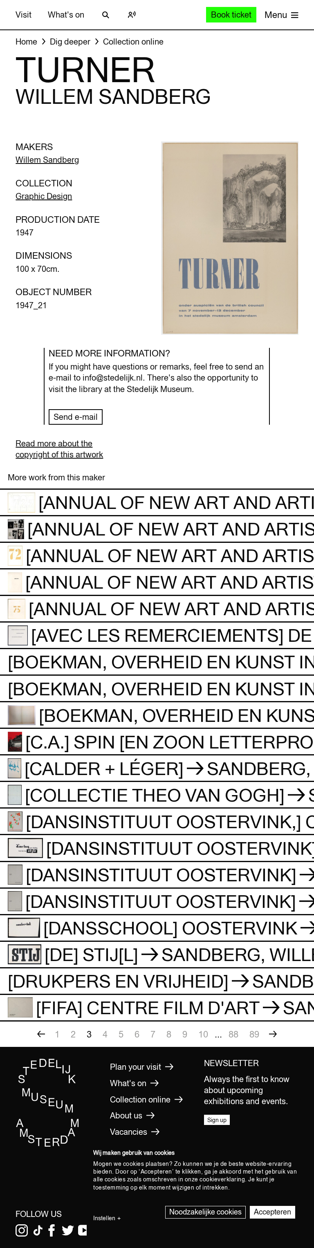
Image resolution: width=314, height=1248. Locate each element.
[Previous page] (41, 1034)
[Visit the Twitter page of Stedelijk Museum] (68, 1230)
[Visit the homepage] (48, 1144)
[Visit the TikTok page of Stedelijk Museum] (38, 1230)
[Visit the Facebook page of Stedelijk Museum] (51, 1230)
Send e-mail (76, 416)
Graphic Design (44, 196)
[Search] (105, 15)
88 (233, 1034)
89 (254, 1034)
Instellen (104, 1218)
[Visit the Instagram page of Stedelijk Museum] (22, 1230)
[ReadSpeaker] (132, 15)
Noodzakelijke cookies (205, 1212)
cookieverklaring (222, 1179)
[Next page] (273, 1034)
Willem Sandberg (47, 159)
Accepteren (272, 1212)
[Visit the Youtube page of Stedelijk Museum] (84, 1230)
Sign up (217, 1120)
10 (203, 1034)
